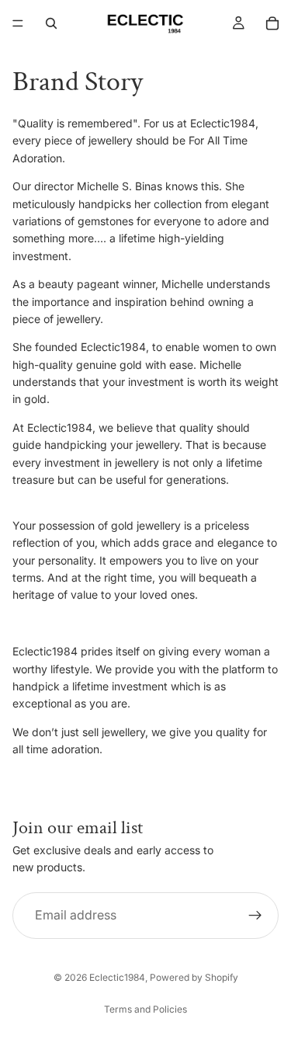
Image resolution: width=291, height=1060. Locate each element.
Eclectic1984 (117, 977)
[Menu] (18, 23)
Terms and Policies (145, 1009)
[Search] (51, 23)
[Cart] (272, 23)
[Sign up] (255, 914)
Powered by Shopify (194, 977)
